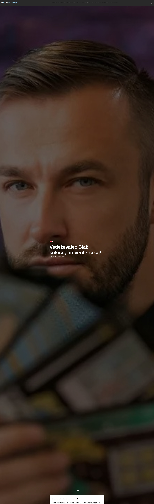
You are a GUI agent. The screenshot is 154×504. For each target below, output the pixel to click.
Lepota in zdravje (63, 2)
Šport (88, 2)
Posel (99, 2)
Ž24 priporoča (53, 2)
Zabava (84, 2)
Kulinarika (71, 2)
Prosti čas (78, 2)
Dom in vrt (94, 2)
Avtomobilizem (114, 2)
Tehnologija (105, 2)
